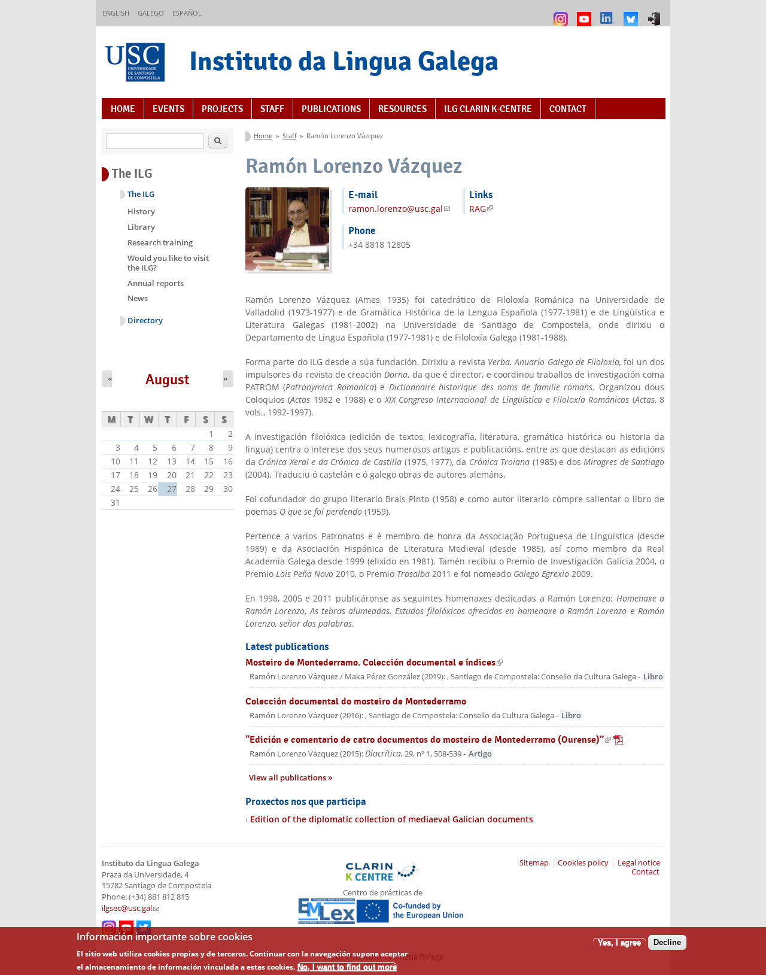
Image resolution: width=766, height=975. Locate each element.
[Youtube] (585, 13)
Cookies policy (583, 862)
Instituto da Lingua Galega (343, 61)
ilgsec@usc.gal (130, 908)
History (141, 211)
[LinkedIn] (609, 13)
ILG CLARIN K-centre (488, 109)
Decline (667, 942)
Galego (151, 12)
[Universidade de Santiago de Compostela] (136, 63)
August (167, 379)
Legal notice (639, 862)
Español (187, 12)
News (137, 298)
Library (141, 226)
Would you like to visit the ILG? (168, 263)
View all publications (288, 778)
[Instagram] (562, 13)
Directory (145, 320)
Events (168, 109)
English (115, 12)
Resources (402, 109)
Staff (272, 109)
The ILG (140, 194)
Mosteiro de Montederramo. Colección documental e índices (374, 662)
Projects (222, 109)
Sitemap (534, 862)
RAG (481, 208)
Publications (331, 109)
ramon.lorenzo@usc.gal (399, 208)
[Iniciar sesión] (655, 13)
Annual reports (155, 283)
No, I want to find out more (347, 966)
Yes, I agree (619, 942)
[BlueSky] (632, 13)
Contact (567, 109)
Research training (160, 242)
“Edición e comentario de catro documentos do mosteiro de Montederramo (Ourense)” (434, 739)
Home (123, 109)
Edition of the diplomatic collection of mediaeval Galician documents (391, 819)
